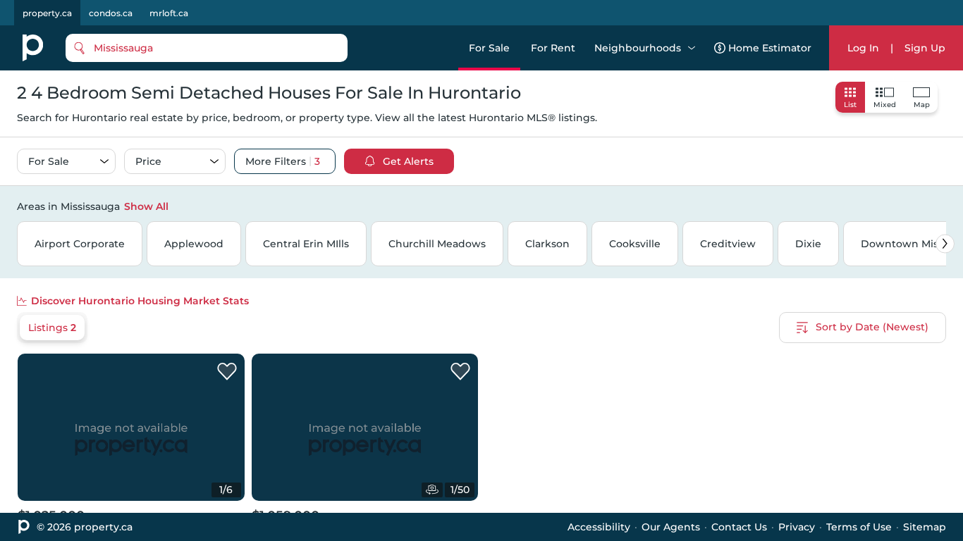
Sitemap (924, 527)
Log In (863, 48)
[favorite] (227, 372)
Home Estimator (769, 48)
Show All (146, 206)
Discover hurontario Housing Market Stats (140, 300)
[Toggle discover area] (944, 206)
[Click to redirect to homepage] (33, 48)
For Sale (489, 48)
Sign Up (924, 48)
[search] (207, 48)
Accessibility (599, 527)
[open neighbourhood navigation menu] (691, 48)
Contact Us (739, 527)
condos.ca (111, 13)
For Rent (553, 48)
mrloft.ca (168, 13)
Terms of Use (859, 527)
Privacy (796, 527)
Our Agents (671, 527)
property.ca (47, 13)
